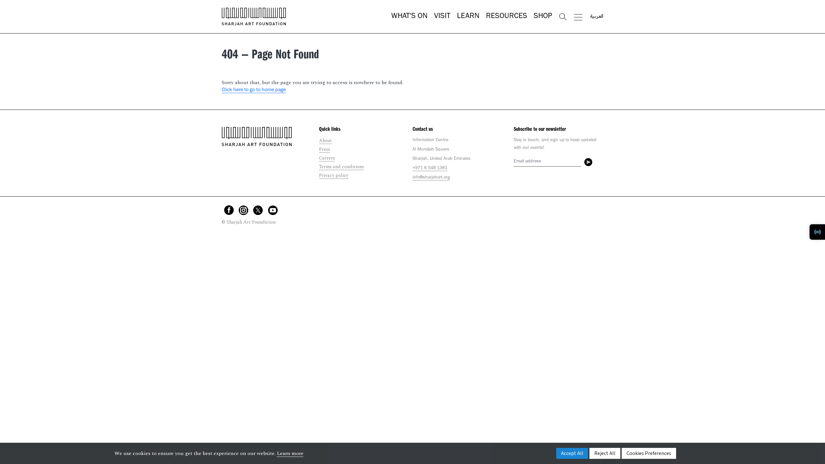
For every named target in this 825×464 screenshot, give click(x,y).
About (325, 140)
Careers (327, 158)
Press (324, 149)
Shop (543, 17)
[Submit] (588, 162)
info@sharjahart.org (431, 178)
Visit (442, 17)
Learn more (290, 453)
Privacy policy (333, 175)
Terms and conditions (341, 166)
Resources (506, 17)
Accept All (572, 453)
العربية (596, 17)
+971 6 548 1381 (429, 168)
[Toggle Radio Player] (817, 232)
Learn (468, 17)
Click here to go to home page (254, 90)
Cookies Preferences (648, 453)
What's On (409, 17)
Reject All (605, 453)
